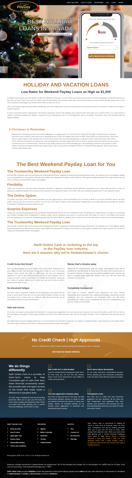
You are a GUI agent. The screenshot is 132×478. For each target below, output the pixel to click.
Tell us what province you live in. (102, 43)
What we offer (15, 429)
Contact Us (75, 432)
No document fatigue (18, 288)
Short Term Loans (108, 443)
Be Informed (75, 436)
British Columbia (46, 432)
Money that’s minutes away (82, 264)
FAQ (107, 3)
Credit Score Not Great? (20, 264)
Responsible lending (17, 442)
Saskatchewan (46, 442)
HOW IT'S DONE (86, 3)
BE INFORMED (98, 3)
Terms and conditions (18, 446)
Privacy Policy (15, 439)
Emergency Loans (94, 443)
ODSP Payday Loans (115, 441)
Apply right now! (16, 436)
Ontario (43, 439)
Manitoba (44, 436)
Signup (120, 3)
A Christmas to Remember (27, 129)
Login (114, 3)
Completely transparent (80, 288)
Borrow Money (111, 436)
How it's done (15, 432)
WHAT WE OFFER (72, 3)
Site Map (74, 439)
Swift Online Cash (28, 455)
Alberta (43, 429)
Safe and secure (15, 307)
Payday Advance (94, 445)
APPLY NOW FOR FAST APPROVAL (101, 56)
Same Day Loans (103, 438)
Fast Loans (120, 443)
